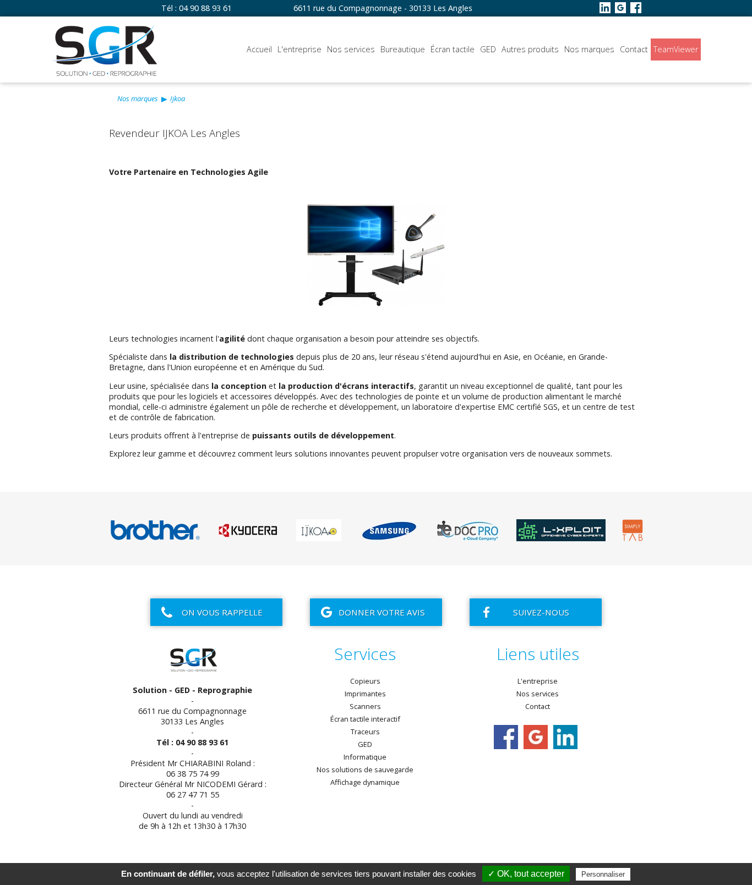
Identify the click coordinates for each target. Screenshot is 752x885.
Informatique (365, 757)
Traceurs (365, 731)
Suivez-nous (541, 612)
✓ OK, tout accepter (526, 873)
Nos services (351, 49)
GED (488, 49)
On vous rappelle (222, 612)
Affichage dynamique (365, 782)
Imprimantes (365, 694)
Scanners (365, 706)
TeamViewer (675, 49)
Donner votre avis (382, 612)
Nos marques (589, 49)
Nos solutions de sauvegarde (365, 769)
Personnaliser (603, 874)
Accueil (259, 49)
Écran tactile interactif (365, 719)
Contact (634, 49)
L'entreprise (299, 49)
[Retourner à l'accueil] (106, 75)
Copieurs (365, 681)
